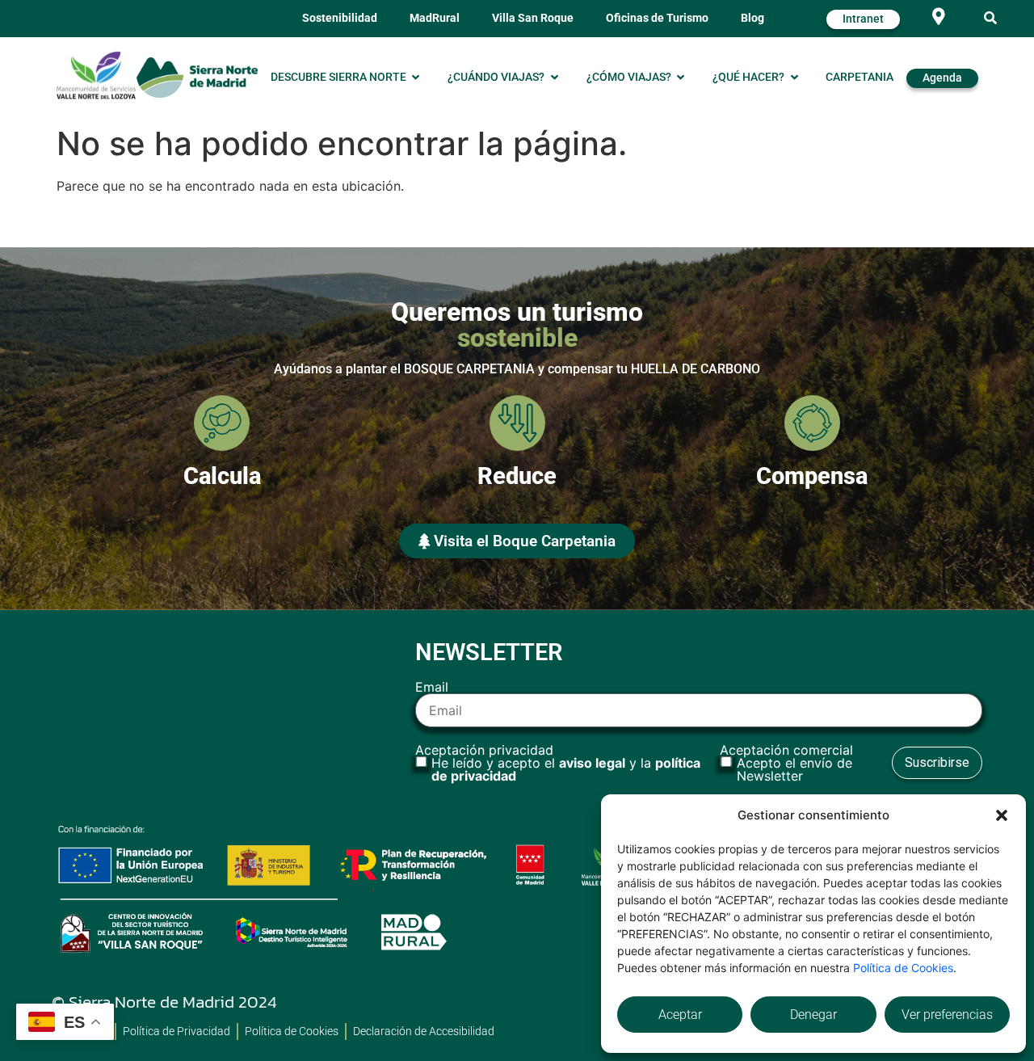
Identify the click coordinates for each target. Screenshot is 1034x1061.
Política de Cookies (903, 968)
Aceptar (680, 1014)
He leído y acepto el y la (565, 769)
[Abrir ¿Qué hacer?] (794, 77)
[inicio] (197, 77)
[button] (1002, 815)
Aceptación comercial (786, 762)
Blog (752, 18)
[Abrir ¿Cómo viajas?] (681, 77)
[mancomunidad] (96, 75)
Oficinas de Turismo (657, 18)
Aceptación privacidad (557, 762)
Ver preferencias (947, 1014)
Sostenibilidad (339, 18)
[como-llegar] (938, 16)
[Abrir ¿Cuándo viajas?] (554, 77)
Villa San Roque (533, 18)
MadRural (435, 18)
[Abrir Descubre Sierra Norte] (416, 77)
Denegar (813, 1014)
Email (431, 687)
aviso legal (592, 763)
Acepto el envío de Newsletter (794, 769)
